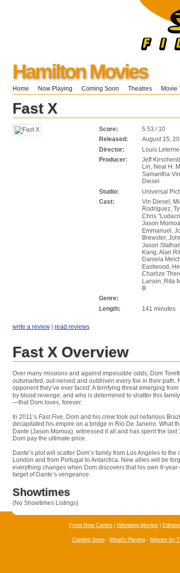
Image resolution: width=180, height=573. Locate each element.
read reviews (72, 326)
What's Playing (127, 539)
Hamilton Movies (80, 72)
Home (20, 88)
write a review (31, 326)
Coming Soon (100, 88)
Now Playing (55, 88)
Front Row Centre (90, 525)
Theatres (140, 88)
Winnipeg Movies (137, 525)
